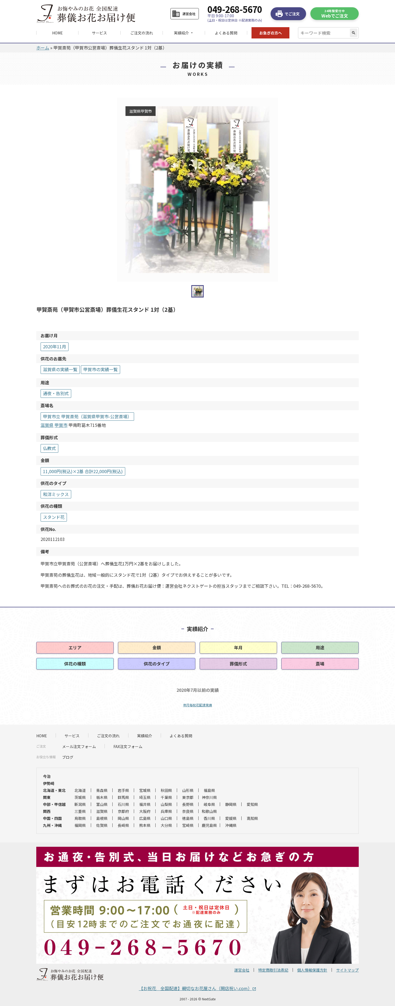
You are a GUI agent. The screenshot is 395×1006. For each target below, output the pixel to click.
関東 (47, 797)
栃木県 (101, 797)
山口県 (166, 818)
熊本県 (144, 825)
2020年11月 (54, 346)
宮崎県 (187, 825)
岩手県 (123, 790)
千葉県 (166, 797)
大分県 (166, 825)
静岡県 (230, 804)
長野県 (187, 804)
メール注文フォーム (79, 746)
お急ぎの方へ (270, 33)
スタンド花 (53, 517)
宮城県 (144, 790)
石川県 (123, 804)
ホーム (42, 47)
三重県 (80, 811)
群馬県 (123, 797)
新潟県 (80, 804)
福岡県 (80, 825)
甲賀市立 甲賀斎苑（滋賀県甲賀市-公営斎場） (87, 416)
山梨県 (166, 804)
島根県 (101, 818)
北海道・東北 (54, 790)
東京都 (187, 797)
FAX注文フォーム (127, 746)
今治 (47, 776)
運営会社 (241, 970)
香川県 (209, 818)
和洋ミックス (56, 494)
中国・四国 (52, 818)
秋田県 (166, 790)
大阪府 (144, 811)
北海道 (80, 790)
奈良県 (187, 811)
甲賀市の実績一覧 (100, 369)
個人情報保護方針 (312, 970)
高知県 (252, 818)
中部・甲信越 (54, 804)
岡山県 (123, 818)
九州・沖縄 (52, 825)
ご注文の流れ (141, 33)
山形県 (187, 790)
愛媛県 (230, 818)
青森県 (101, 790)
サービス (99, 33)
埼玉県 (144, 797)
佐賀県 (101, 825)
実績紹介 (144, 735)
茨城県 (80, 797)
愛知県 (252, 804)
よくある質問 (226, 33)
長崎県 (123, 825)
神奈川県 (209, 797)
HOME (57, 33)
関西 (47, 811)
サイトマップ (347, 970)
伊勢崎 (48, 783)
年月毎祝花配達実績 (197, 705)
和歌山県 (209, 811)
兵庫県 (166, 811)
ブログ (67, 757)
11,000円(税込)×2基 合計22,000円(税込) (83, 471)
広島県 (144, 818)
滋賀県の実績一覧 (60, 369)
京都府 (123, 811)
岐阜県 (209, 804)
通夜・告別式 (56, 393)
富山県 (101, 804)
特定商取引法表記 (273, 970)
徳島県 (187, 818)
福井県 (144, 804)
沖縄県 (230, 825)
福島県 (209, 790)
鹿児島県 (209, 825)
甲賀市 (61, 425)
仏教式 (49, 448)
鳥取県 (80, 818)
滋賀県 (47, 425)
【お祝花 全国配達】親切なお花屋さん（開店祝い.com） (197, 988)
